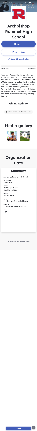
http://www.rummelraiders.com (15, 206)
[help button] (33, 427)
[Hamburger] (33, 3)
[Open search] (26, 3)
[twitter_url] (6, 212)
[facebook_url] (3, 212)
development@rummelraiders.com (16, 201)
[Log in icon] (30, 3)
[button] (24, 135)
